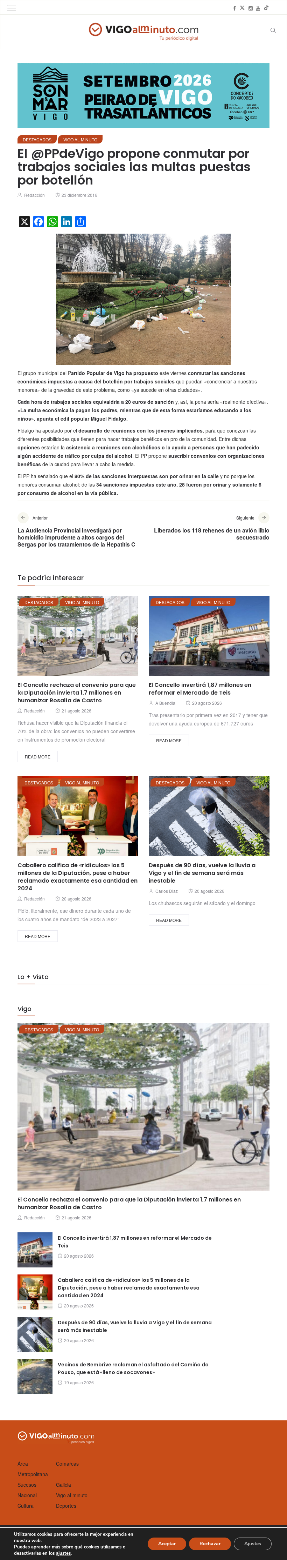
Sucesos (27, 1484)
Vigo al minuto (80, 139)
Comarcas (67, 1463)
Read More (37, 756)
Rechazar (210, 1543)
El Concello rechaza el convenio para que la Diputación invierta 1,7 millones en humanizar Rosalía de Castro (77, 692)
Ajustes (252, 1543)
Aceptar (167, 1543)
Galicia (63, 1484)
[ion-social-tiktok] (266, 8)
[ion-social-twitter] (242, 8)
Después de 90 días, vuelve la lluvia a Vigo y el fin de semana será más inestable (202, 873)
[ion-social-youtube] (258, 8)
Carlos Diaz (166, 891)
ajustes (63, 1553)
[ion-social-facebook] (234, 8)
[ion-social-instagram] (250, 8)
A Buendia (165, 703)
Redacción (34, 195)
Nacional (27, 1495)
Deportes (66, 1505)
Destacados (37, 139)
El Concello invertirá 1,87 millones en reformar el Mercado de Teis (200, 689)
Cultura (26, 1505)
